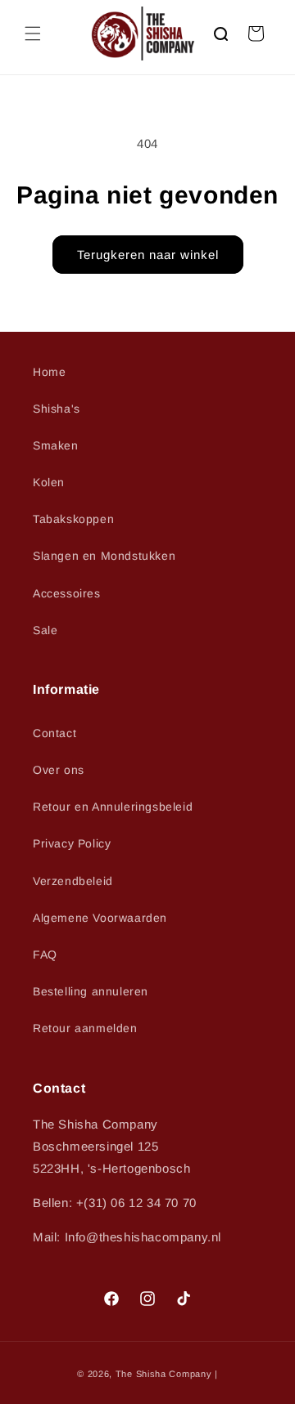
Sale (45, 630)
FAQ (45, 954)
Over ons (58, 769)
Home (49, 371)
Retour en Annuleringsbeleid (113, 806)
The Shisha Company (164, 1374)
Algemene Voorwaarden (100, 917)
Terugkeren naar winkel (148, 255)
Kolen (49, 482)
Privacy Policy (72, 843)
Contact (54, 733)
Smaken (56, 445)
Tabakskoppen (73, 518)
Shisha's (56, 408)
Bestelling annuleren (90, 991)
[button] (33, 33)
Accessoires (67, 593)
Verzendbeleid (73, 881)
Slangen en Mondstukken (104, 555)
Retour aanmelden (85, 1028)
